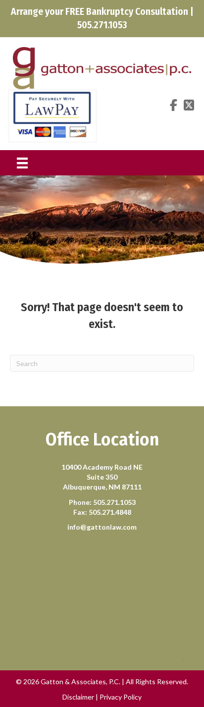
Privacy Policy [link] (121, 697)
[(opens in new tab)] (52, 115)
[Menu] (22, 162)
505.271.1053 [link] (114, 502)
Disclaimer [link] (78, 697)
